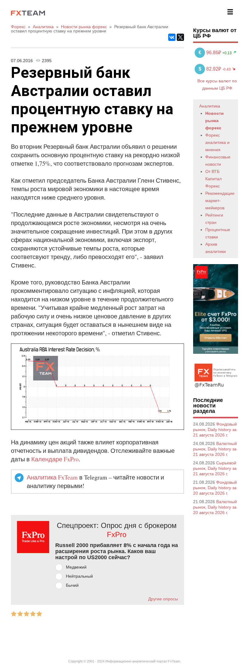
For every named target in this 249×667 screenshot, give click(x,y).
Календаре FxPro (55, 459)
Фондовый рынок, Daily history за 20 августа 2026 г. (215, 488)
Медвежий (76, 567)
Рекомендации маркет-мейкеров (219, 200)
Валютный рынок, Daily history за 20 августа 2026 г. (215, 507)
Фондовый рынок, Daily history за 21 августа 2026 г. (215, 429)
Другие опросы (163, 598)
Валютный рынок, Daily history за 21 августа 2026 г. (215, 449)
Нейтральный (79, 576)
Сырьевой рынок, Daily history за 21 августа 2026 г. (215, 468)
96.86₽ (210, 52)
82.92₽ (210, 68)
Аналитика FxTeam (52, 477)
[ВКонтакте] (172, 37)
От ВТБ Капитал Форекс (213, 178)
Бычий (72, 585)
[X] (180, 37)
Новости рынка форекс (214, 120)
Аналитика (209, 106)
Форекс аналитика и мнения (217, 142)
